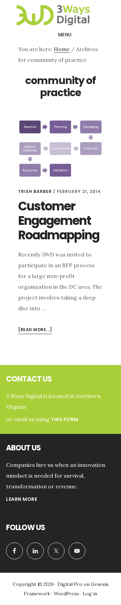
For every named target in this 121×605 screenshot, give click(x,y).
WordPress (66, 594)
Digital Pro (69, 584)
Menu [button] (65, 34)
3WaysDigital (60, 15)
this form (64, 419)
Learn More (21, 499)
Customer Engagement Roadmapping (58, 221)
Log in (90, 594)
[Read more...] (35, 330)
